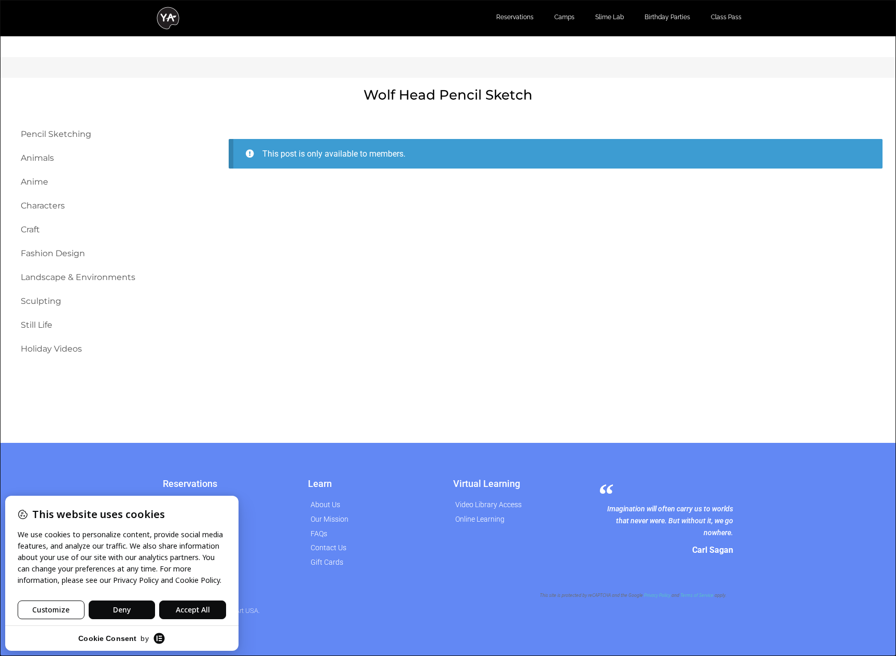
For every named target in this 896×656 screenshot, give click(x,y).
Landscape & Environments (78, 277)
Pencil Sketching (56, 134)
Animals (37, 158)
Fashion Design (53, 253)
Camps (564, 17)
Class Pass (726, 17)
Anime (34, 182)
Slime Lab (609, 17)
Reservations (515, 17)
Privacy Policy (657, 595)
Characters (43, 206)
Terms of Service (696, 595)
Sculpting (41, 301)
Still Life (36, 325)
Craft (30, 229)
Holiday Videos (51, 349)
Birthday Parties (667, 17)
